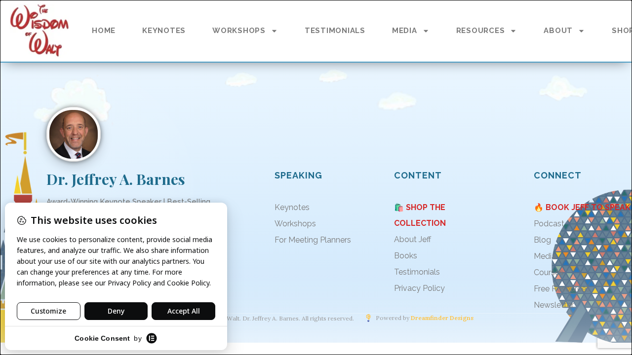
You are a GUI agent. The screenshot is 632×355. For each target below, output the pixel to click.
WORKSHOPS (239, 30)
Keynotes (292, 207)
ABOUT (558, 30)
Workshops (295, 223)
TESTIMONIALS (335, 30)
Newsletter (554, 305)
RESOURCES (480, 30)
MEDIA (404, 30)
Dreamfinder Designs (442, 318)
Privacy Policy (419, 288)
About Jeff (412, 239)
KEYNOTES (164, 30)
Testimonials (417, 272)
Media (545, 256)
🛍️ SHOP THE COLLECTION (420, 215)
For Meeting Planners (313, 240)
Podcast (549, 223)
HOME (104, 30)
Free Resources (562, 288)
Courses (548, 272)
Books (405, 255)
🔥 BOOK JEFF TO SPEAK (582, 207)
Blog (542, 240)
